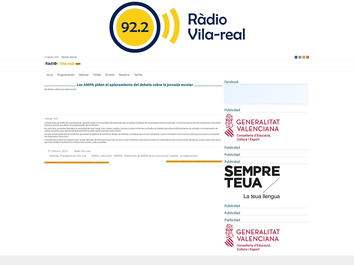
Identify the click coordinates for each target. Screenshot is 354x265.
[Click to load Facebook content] (265, 94)
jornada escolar (189, 155)
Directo (109, 74)
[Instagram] (308, 57)
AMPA (95, 155)
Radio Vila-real (82, 151)
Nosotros (124, 74)
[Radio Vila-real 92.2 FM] (63, 65)
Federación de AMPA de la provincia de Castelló (151, 155)
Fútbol (97, 74)
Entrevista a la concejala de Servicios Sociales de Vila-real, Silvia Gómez (194, 161)
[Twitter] (300, 57)
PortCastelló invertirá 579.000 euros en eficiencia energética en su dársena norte (76, 162)
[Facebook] (296, 57)
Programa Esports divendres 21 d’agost (96, 57)
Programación (66, 74)
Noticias (84, 74)
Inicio (49, 74)
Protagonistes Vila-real (73, 155)
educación (106, 155)
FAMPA (118, 155)
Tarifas (138, 74)
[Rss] (304, 57)
